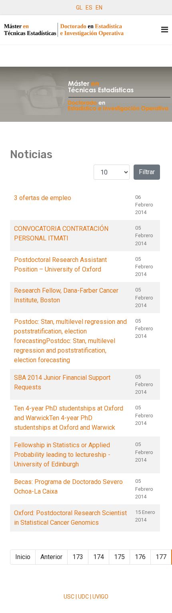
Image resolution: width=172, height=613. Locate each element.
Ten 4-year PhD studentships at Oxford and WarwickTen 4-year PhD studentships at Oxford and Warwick (68, 418)
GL (79, 7)
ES (89, 7)
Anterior (51, 557)
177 (161, 557)
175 (119, 557)
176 (140, 557)
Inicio (22, 557)
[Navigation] (164, 29)
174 (98, 557)
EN (99, 7)
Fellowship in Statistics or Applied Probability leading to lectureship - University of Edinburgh (62, 454)
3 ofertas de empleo (42, 198)
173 (77, 557)
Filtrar (147, 172)
